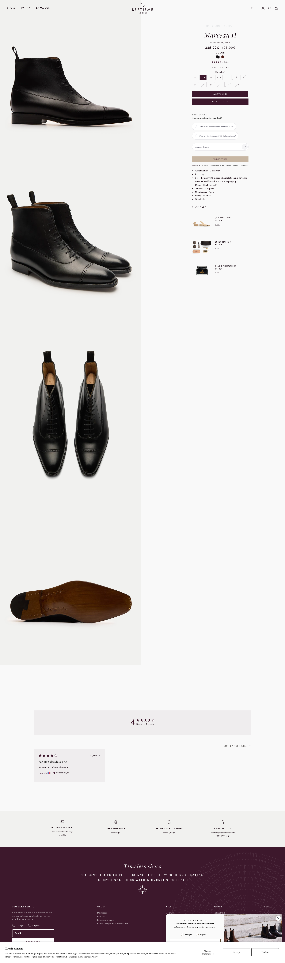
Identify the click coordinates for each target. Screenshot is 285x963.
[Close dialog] (278, 918)
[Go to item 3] (148, 72)
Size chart (220, 71)
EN (252, 8)
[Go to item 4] (148, 84)
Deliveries (102, 912)
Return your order (106, 919)
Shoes (11, 8)
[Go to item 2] (148, 60)
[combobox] (237, 746)
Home (208, 26)
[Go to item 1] (148, 48)
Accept (236, 952)
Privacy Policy (90, 956)
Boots (217, 26)
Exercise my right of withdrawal (112, 923)
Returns (101, 916)
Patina (25, 8)
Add (217, 224)
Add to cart (220, 94)
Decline (265, 952)
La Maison (43, 8)
